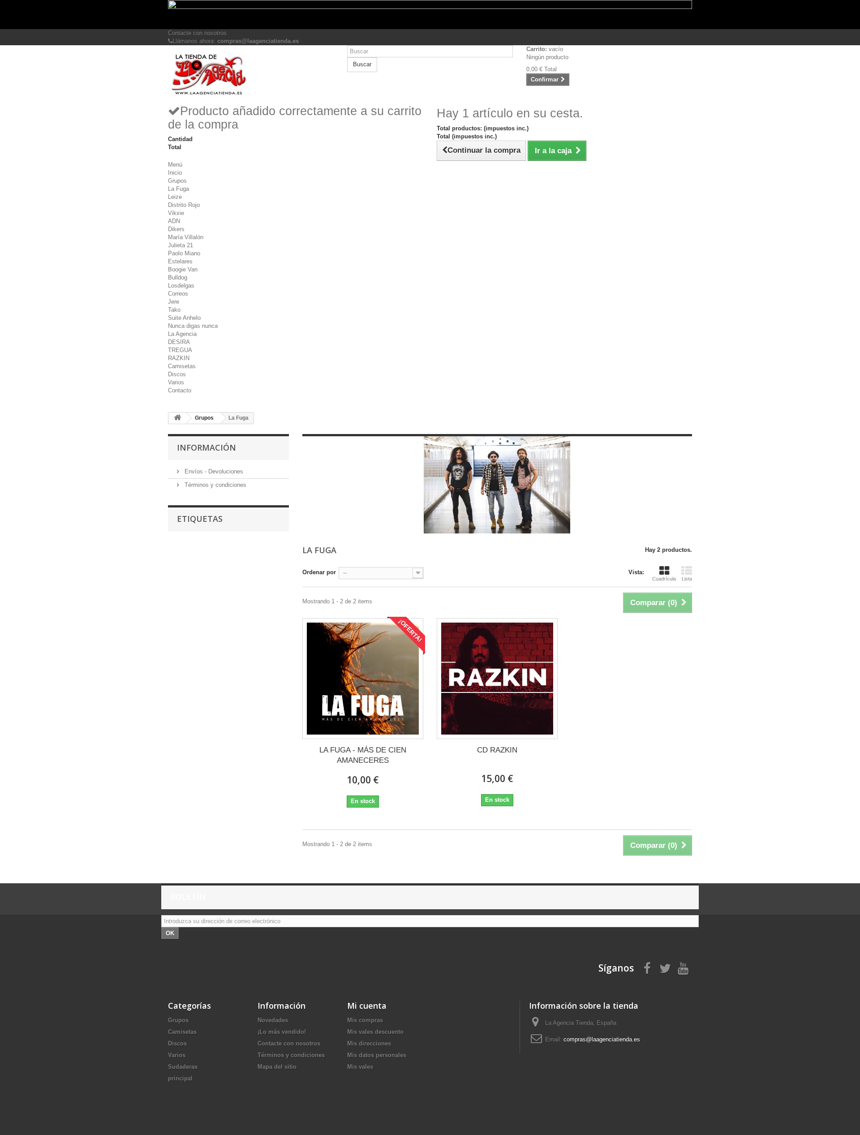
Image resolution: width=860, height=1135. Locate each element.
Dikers (176, 229)
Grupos (177, 180)
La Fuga (178, 188)
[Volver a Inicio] (177, 418)
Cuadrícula (664, 578)
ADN (174, 221)
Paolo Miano (184, 253)
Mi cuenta (367, 1005)
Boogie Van (183, 269)
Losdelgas (181, 285)
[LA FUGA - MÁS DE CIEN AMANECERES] (363, 679)
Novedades (273, 1020)
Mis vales (360, 1066)
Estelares (180, 261)
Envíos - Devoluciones (213, 471)
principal (180, 1078)
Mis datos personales (376, 1055)
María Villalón (185, 237)
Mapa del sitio (277, 1066)
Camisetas (182, 366)
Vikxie (176, 213)
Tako (174, 309)
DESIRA (179, 342)
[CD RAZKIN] (497, 679)
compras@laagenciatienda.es (601, 1039)
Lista (687, 578)
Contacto (179, 390)
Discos (177, 374)
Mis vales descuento (375, 1031)
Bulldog (177, 277)
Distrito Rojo (184, 205)
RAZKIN (178, 358)
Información (206, 447)
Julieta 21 (180, 245)
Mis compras (365, 1020)
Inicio (175, 172)
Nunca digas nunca (193, 325)
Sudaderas (183, 1066)
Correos (178, 293)
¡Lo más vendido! (282, 1031)
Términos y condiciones (214, 485)
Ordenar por (319, 572)
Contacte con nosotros (197, 33)
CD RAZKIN (497, 750)
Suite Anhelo (184, 317)
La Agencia (182, 334)
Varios (176, 382)
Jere (173, 301)
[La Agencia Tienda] (251, 74)
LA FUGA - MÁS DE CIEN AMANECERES (362, 755)
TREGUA (180, 350)
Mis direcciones (369, 1043)
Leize (175, 196)
